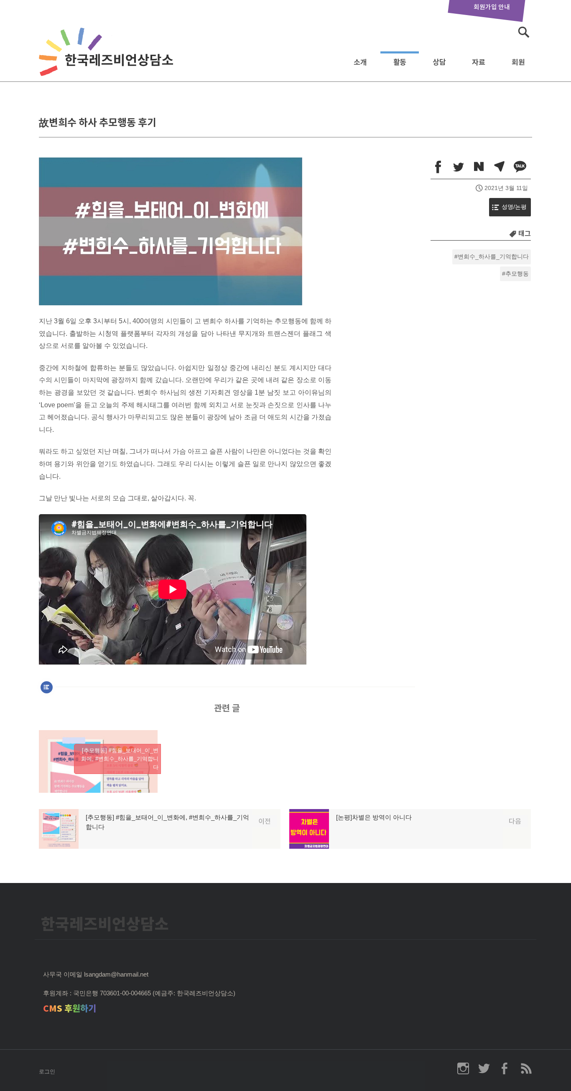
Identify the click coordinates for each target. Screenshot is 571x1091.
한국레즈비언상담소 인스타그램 (463, 1068)
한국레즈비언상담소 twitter (484, 1068)
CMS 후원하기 (69, 1008)
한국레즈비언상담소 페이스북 (505, 1068)
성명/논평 (514, 207)
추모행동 (517, 274)
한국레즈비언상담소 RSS (525, 1068)
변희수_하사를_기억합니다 (493, 257)
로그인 (47, 1071)
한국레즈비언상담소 (108, 59)
